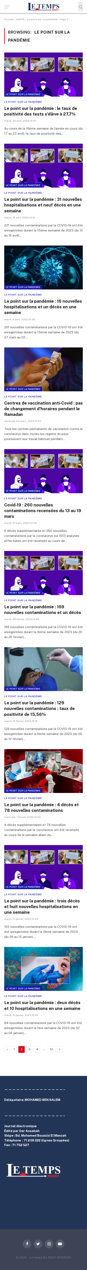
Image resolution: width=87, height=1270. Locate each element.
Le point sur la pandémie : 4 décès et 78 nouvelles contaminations (41, 807)
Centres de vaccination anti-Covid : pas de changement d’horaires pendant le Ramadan (43, 409)
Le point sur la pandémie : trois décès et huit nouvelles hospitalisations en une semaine (42, 906)
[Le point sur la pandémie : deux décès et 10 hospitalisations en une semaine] (43, 969)
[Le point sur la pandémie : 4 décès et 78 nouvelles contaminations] (43, 771)
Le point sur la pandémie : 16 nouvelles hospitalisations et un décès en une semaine (43, 307)
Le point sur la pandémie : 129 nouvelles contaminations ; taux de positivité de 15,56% (39, 708)
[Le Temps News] (43, 7)
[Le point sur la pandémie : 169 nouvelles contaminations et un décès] (43, 573)
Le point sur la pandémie (42, 19)
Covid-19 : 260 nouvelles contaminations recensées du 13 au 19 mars (42, 510)
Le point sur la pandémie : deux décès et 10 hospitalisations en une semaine (42, 1005)
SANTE (20, 19)
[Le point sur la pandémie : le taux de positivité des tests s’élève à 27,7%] (43, 74)
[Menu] (7, 7)
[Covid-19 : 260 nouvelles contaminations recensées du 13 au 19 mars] (43, 471)
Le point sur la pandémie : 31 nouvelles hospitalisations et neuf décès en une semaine (43, 205)
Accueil (9, 19)
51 (51, 1049)
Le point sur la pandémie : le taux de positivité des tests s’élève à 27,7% (40, 111)
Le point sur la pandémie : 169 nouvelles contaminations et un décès (42, 609)
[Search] (80, 7)
